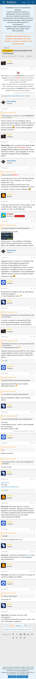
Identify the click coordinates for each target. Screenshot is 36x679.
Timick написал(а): (7, 112)
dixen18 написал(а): (8, 533)
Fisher (28, 555)
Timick (5, 56)
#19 (34, 589)
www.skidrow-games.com (10, 487)
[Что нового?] (29, 2)
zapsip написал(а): (7, 377)
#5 (34, 201)
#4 (34, 168)
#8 (34, 288)
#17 (34, 551)
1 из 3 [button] (12, 625)
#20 (34, 612)
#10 (34, 337)
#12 (34, 412)
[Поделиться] (31, 69)
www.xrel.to (5, 483)
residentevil (29, 56)
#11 (34, 373)
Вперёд (18, 625)
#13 (34, 443)
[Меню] (3, 2)
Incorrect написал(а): (8, 312)
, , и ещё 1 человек (17, 96)
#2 (34, 109)
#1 (34, 68)
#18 (34, 571)
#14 (34, 479)
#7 (34, 258)
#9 (34, 308)
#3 (34, 142)
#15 (34, 503)
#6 (34, 221)
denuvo (22, 56)
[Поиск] (33, 2)
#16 (34, 529)
